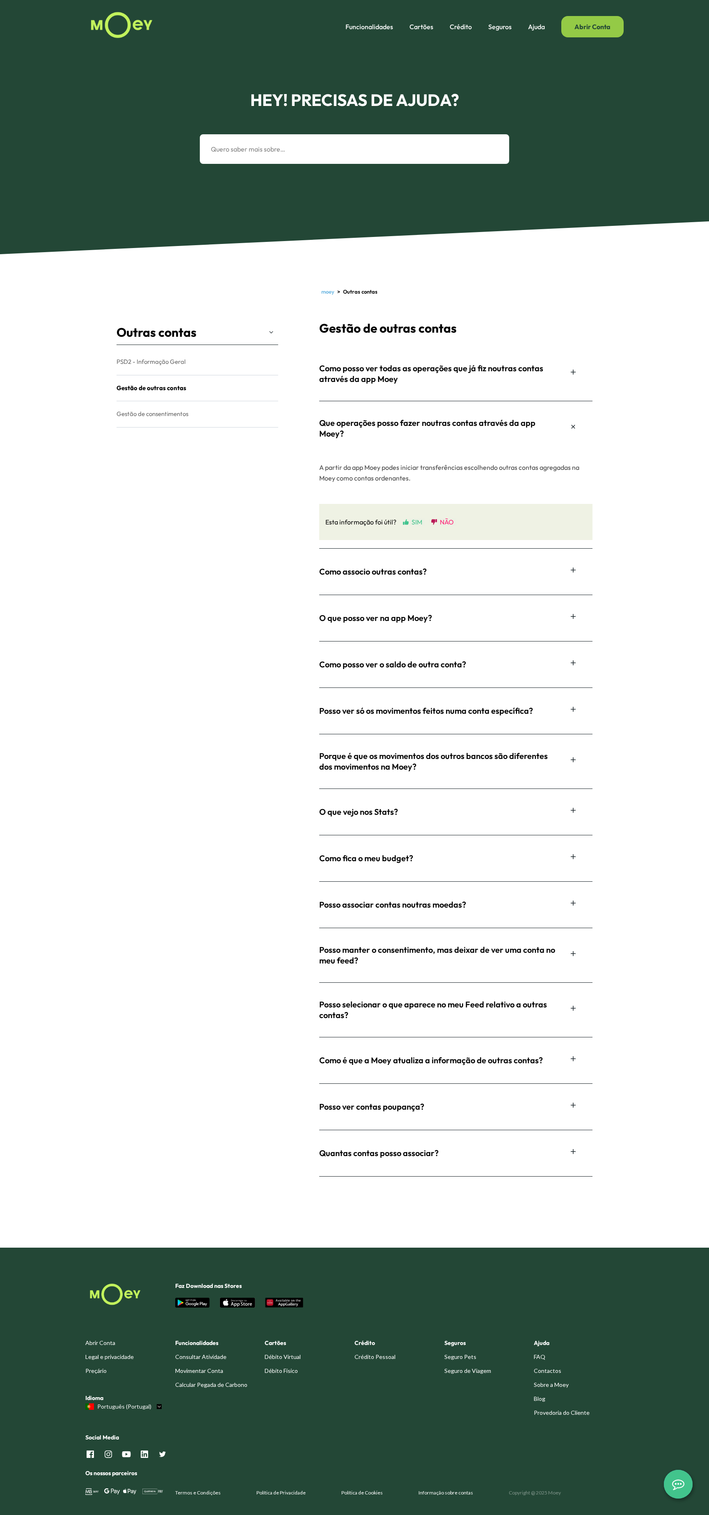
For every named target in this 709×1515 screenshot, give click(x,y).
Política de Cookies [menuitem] (362, 1493)
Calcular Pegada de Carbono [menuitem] (211, 1384)
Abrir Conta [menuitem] (100, 1342)
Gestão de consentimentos (152, 414)
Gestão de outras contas (151, 388)
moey (327, 291)
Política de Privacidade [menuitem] (281, 1493)
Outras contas (157, 332)
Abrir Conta (592, 27)
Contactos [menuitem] (547, 1370)
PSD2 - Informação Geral (151, 362)
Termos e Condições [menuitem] (198, 1493)
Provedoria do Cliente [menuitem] (562, 1412)
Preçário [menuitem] (96, 1370)
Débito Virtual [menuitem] (283, 1356)
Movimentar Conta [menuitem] (199, 1370)
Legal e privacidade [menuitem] (109, 1356)
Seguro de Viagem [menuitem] (467, 1370)
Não (447, 522)
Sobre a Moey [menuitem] (551, 1384)
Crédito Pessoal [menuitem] (375, 1356)
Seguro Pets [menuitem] (460, 1356)
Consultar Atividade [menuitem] (200, 1356)
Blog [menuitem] (539, 1398)
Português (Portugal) (124, 1406)
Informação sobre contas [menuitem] (446, 1493)
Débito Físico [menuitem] (281, 1370)
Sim (417, 522)
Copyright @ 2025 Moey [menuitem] (535, 1493)
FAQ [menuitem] (539, 1356)
